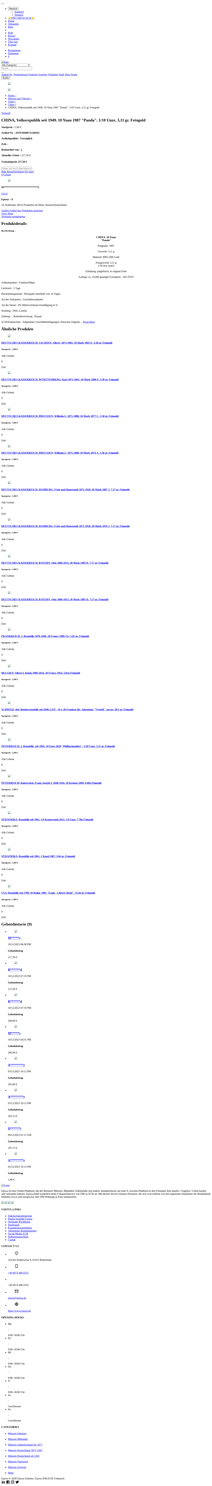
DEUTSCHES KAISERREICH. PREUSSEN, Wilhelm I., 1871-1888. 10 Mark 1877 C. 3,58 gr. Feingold (60, 416)
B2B (10, 32)
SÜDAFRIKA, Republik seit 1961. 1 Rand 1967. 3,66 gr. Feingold (38, 856)
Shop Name (71, 74)
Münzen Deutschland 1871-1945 (25, 1450)
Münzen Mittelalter (18, 1439)
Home (11, 21)
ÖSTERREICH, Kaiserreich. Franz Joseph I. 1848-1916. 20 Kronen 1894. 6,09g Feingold (51, 783)
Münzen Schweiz (17, 1467)
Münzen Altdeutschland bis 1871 (25, 1444)
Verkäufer (53, 74)
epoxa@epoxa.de (17, 1298)
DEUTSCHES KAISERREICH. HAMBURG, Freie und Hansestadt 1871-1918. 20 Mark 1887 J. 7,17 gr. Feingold (65, 489)
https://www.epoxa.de (19, 1310)
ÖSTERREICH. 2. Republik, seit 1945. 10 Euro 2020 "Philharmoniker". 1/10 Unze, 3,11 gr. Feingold (58, 746)
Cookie (12, 1239)
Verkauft (5, 113)
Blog (10, 26)
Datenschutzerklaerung (20, 1215)
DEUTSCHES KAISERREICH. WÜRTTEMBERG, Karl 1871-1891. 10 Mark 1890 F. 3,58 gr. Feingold (60, 379)
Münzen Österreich (18, 1461)
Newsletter (13, 38)
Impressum (13, 1224)
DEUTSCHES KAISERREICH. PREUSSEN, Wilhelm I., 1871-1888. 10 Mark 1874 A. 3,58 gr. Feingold (59, 452)
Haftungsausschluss (18, 1236)
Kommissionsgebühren (20, 1227)
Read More (89, 322)
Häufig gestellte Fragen (20, 1218)
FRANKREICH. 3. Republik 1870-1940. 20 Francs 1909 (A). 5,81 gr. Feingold (45, 636)
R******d (15, 969)
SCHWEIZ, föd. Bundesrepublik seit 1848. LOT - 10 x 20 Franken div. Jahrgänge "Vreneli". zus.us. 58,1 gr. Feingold (67, 709)
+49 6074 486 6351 (18, 1272)
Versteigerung (20, 74)
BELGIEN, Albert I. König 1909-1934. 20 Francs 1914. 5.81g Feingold (40, 673)
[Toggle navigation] (2, 3)
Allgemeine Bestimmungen (22, 1230)
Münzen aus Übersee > (20, 98)
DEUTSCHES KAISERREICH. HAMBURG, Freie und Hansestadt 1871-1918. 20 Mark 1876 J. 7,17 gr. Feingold (65, 526)
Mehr (11, 1472)
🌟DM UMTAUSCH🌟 (21, 18)
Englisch (19, 11)
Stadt (61, 74)
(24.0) (4, 193)
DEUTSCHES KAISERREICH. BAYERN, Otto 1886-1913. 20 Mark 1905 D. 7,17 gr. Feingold (54, 562)
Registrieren (14, 50)
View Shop (7, 213)
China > (12, 104)
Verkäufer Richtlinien (19, 1221)
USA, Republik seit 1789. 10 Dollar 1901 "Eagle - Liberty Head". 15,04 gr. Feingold (48, 892)
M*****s (14, 938)
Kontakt (12, 44)
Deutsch (13, 8)
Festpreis (33, 74)
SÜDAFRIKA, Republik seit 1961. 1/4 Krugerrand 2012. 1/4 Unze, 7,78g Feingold (47, 819)
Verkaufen (13, 24)
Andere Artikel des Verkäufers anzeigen (22, 210)
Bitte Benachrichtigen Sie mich (17, 171)
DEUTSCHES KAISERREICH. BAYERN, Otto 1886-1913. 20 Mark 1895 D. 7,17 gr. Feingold (54, 599)
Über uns (13, 41)
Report (11, 35)
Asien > (12, 101)
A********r (16, 1065)
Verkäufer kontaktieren (13, 216)
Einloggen (13, 53)
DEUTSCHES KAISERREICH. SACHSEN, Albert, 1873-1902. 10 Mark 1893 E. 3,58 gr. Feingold (56, 342)
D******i (14, 1128)
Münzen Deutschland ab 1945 (23, 1456)
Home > (12, 95)
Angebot (42, 74)
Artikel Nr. (7, 74)
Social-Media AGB (18, 1233)
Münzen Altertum (17, 1433)
